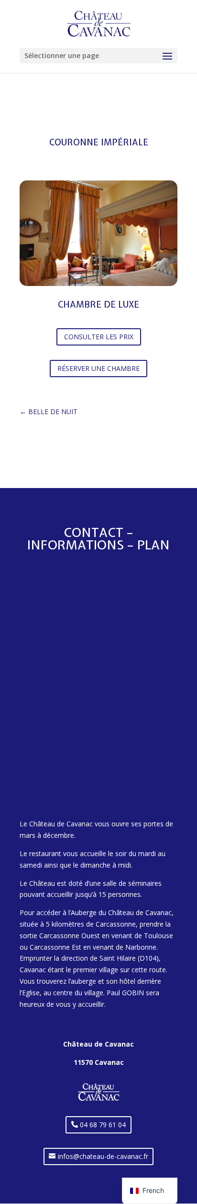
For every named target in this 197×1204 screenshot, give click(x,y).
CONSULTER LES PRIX (98, 336)
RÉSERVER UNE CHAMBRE (98, 368)
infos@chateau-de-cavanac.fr (103, 1156)
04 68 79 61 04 (103, 1124)
